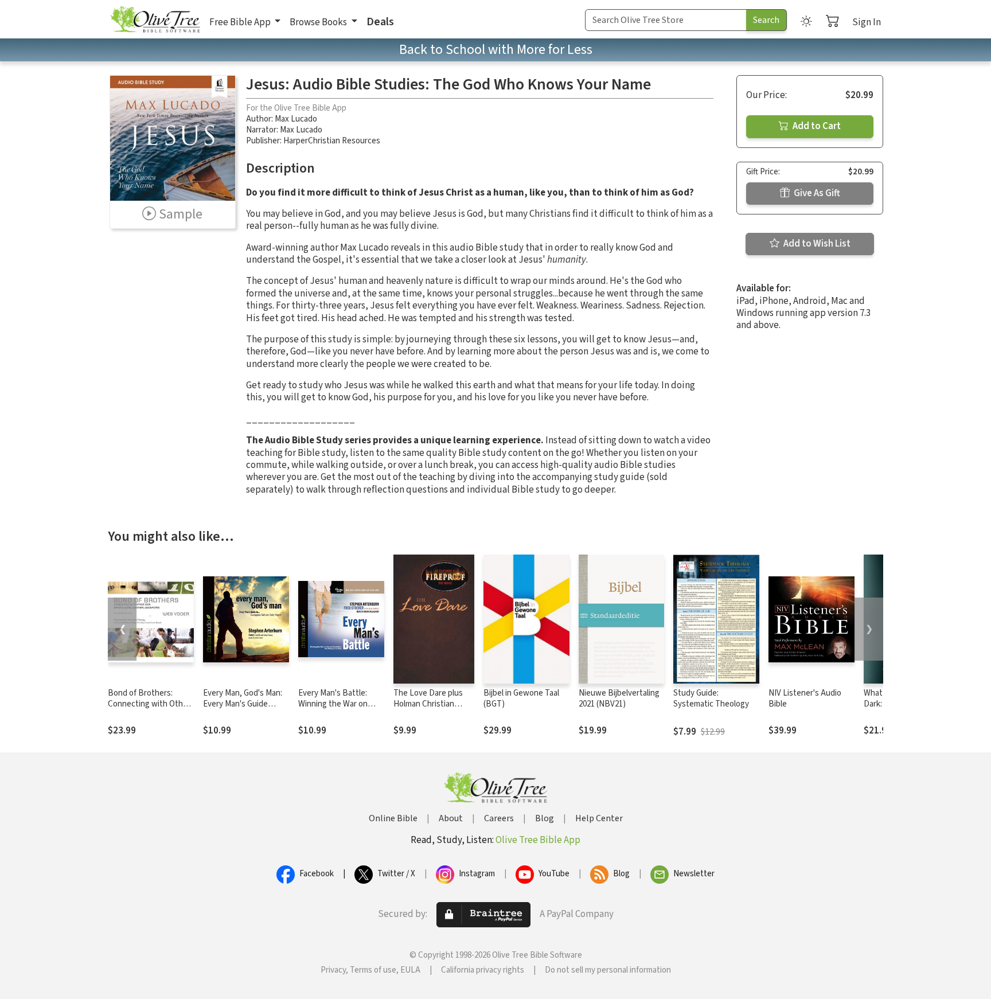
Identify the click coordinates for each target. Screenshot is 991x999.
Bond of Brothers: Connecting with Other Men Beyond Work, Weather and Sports (149, 709)
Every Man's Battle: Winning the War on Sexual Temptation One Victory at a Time (340, 709)
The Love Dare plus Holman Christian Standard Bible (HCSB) (433, 704)
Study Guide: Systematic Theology (711, 698)
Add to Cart (816, 126)
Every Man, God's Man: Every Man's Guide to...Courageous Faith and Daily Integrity (242, 709)
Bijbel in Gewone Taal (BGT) (521, 698)
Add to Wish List (816, 244)
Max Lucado (296, 119)
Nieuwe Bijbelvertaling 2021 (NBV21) (619, 698)
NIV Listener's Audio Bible (804, 698)
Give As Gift (816, 193)
